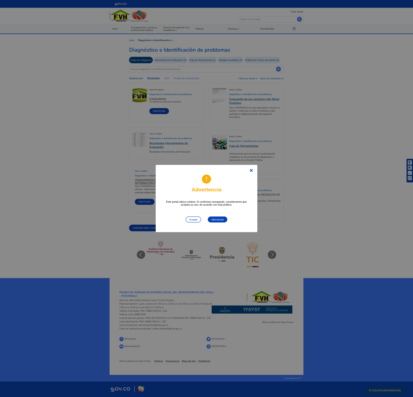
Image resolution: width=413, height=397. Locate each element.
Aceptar (193, 219)
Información (217, 219)
